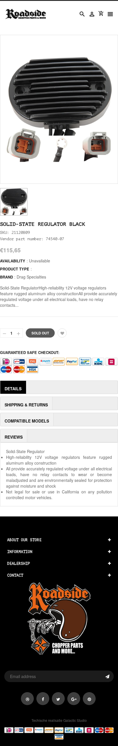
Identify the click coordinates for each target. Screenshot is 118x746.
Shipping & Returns (26, 405)
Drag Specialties (31, 277)
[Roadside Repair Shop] (59, 733)
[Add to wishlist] (62, 333)
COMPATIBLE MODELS (27, 421)
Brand (6, 277)
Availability (12, 261)
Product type (14, 269)
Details (13, 388)
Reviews (14, 437)
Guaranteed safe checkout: (29, 352)
